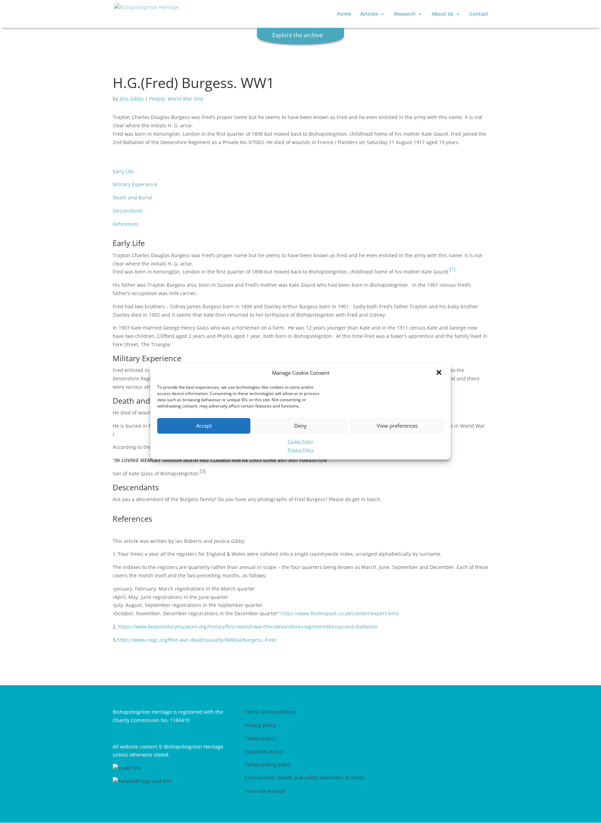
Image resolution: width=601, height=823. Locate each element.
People (157, 98)
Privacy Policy (301, 450)
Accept (204, 425)
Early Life (123, 171)
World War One (185, 98)
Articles (369, 14)
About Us (443, 14)
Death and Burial (132, 197)
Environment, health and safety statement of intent (304, 777)
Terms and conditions (270, 712)
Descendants (128, 210)
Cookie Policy (300, 441)
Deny (300, 425)
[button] (439, 373)
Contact (479, 14)
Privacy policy (260, 725)
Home (344, 14)
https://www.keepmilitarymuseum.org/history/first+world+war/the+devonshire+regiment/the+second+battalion (247, 626)
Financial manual (265, 791)
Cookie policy (260, 738)
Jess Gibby (132, 98)
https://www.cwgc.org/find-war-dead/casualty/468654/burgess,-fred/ (197, 639)
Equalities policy (264, 751)
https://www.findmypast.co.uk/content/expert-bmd (340, 613)
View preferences (397, 425)
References (126, 224)
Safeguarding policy (268, 764)
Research (405, 14)
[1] (452, 269)
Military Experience (135, 184)
